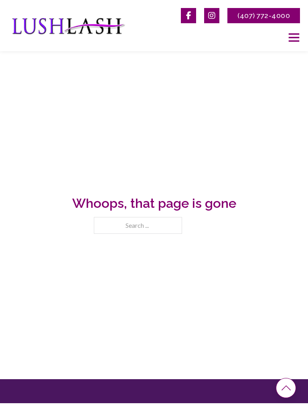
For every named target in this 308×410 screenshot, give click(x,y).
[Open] (294, 37)
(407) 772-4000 (263, 15)
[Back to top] (286, 388)
